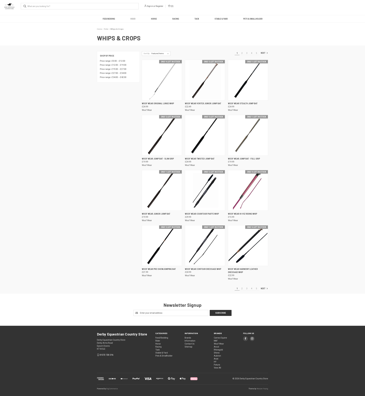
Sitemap (188, 347)
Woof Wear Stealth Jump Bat (242, 103)
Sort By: (147, 53)
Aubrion (217, 356)
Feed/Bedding (109, 19)
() (171, 6)
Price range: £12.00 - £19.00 (113, 65)
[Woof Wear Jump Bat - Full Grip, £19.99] (248, 135)
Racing (175, 19)
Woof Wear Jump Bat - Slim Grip (158, 158)
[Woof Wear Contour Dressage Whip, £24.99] (204, 245)
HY (215, 362)
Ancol (216, 347)
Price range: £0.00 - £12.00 (112, 61)
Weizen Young (262, 389)
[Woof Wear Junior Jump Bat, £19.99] (161, 190)
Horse (154, 19)
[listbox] (160, 53)
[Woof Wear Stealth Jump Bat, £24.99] (248, 80)
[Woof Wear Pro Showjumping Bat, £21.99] (161, 245)
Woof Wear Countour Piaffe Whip (202, 214)
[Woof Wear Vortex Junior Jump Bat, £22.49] (204, 80)
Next (263, 53)
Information (190, 341)
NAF (216, 341)
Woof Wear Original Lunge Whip (158, 103)
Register (159, 6)
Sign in (150, 6)
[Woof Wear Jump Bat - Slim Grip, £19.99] (161, 135)
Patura (217, 365)
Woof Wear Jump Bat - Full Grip (244, 158)
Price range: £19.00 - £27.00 (113, 69)
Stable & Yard (221, 19)
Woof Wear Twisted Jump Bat (199, 158)
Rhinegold (218, 350)
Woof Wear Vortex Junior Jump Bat (203, 103)
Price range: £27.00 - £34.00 (113, 73)
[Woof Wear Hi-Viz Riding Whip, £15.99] (248, 190)
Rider (132, 19)
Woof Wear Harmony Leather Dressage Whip (243, 271)
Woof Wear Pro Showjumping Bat (159, 269)
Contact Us (189, 344)
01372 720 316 (106, 355)
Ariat (216, 359)
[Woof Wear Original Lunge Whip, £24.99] (161, 80)
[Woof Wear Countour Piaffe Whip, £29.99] (204, 190)
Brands (188, 338)
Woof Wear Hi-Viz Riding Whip (242, 214)
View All (217, 368)
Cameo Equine (220, 338)
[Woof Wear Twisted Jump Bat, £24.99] (204, 135)
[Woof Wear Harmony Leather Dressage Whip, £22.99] (248, 245)
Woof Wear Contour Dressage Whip (203, 269)
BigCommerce (112, 389)
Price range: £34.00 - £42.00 (113, 77)
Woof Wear (219, 344)
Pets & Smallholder (252, 19)
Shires (217, 353)
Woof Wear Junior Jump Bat (156, 214)
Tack (196, 19)
